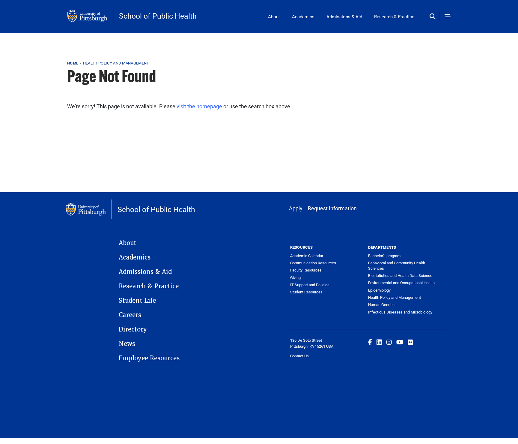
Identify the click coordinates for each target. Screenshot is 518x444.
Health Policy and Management (116, 63)
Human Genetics (382, 304)
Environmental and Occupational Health (401, 282)
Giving (295, 277)
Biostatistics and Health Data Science (400, 275)
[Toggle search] (434, 16)
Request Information (332, 208)
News (127, 344)
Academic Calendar (306, 255)
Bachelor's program (384, 255)
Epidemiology (379, 290)
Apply (295, 208)
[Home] (90, 16)
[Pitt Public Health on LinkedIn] (379, 342)
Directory (133, 329)
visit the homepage (199, 106)
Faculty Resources (306, 270)
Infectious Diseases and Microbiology (400, 312)
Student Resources (306, 292)
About (274, 17)
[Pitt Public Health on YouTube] (399, 342)
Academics (303, 17)
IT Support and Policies (309, 284)
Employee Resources (149, 358)
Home (72, 63)
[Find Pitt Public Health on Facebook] (370, 342)
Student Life (137, 300)
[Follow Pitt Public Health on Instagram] (389, 342)
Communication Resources (313, 263)
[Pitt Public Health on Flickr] (410, 342)
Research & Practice (394, 17)
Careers (130, 315)
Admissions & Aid (344, 17)
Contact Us (299, 355)
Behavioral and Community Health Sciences (396, 265)
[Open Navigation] (447, 16)
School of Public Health (158, 16)
